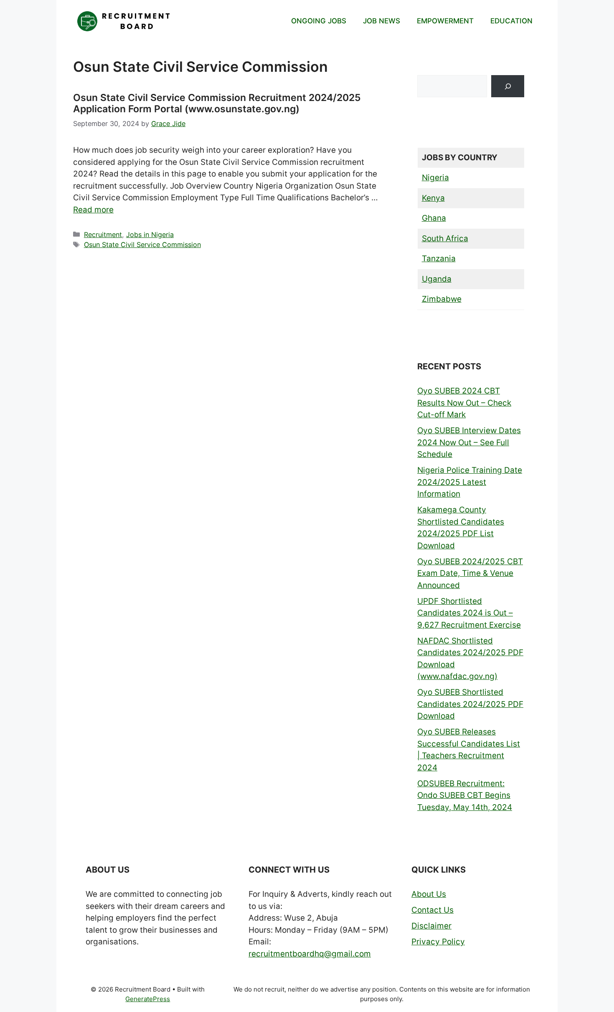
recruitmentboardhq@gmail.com (310, 954)
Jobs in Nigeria (150, 234)
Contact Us (432, 910)
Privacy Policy (438, 941)
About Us (428, 894)
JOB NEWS (381, 21)
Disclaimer (431, 926)
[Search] (507, 86)
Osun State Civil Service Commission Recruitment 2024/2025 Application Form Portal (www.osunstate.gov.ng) (217, 103)
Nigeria (435, 177)
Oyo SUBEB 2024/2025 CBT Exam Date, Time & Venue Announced (470, 573)
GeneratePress (147, 999)
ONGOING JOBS (318, 21)
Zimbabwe (442, 299)
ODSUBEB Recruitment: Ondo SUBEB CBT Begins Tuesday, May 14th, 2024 (464, 795)
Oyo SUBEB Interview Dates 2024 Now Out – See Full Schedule (469, 442)
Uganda (437, 279)
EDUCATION (511, 21)
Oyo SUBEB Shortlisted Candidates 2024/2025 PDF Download (470, 704)
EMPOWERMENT (445, 21)
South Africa (445, 238)
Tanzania (439, 258)
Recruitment (103, 234)
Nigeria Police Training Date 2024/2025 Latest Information (469, 482)
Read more (93, 210)
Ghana (434, 218)
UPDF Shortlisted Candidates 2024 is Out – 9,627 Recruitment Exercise (469, 613)
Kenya (433, 198)
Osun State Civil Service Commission (142, 244)
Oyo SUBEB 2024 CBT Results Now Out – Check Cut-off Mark (464, 402)
